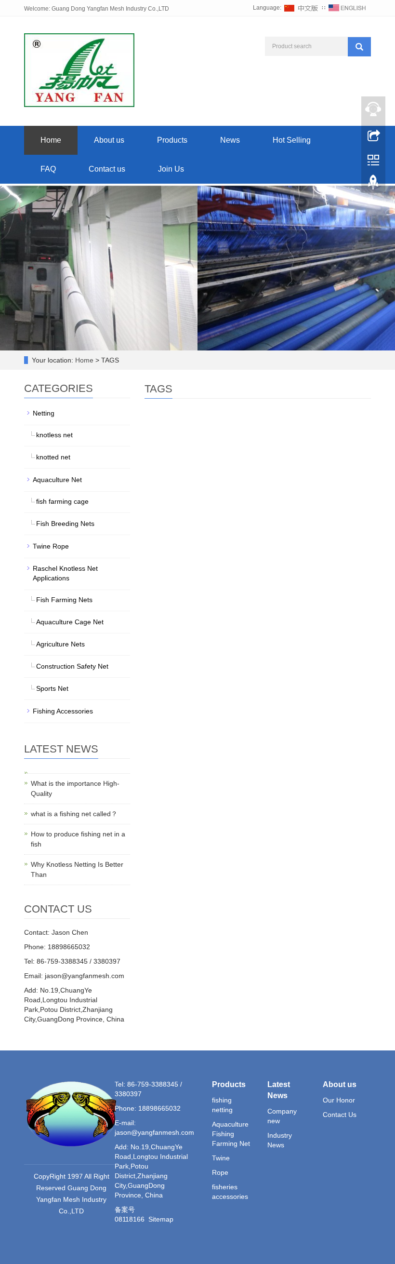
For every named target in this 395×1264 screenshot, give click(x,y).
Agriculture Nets (60, 644)
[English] (347, 7)
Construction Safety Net (72, 666)
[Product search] (359, 46)
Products (172, 140)
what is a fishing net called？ (74, 814)
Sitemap (160, 1219)
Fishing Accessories (63, 711)
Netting (43, 413)
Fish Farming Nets (64, 600)
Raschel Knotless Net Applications (65, 573)
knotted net (53, 457)
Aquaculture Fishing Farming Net (231, 1133)
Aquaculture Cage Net (70, 622)
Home (50, 140)
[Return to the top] (373, 185)
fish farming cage (62, 501)
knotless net (54, 435)
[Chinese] (301, 7)
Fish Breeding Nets (65, 523)
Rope (220, 1172)
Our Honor (339, 1100)
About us (109, 140)
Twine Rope (51, 546)
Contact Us (339, 1114)
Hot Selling (292, 140)
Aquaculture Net (57, 480)
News (230, 140)
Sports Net (52, 688)
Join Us (171, 169)
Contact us (107, 169)
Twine (221, 1158)
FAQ (48, 169)
